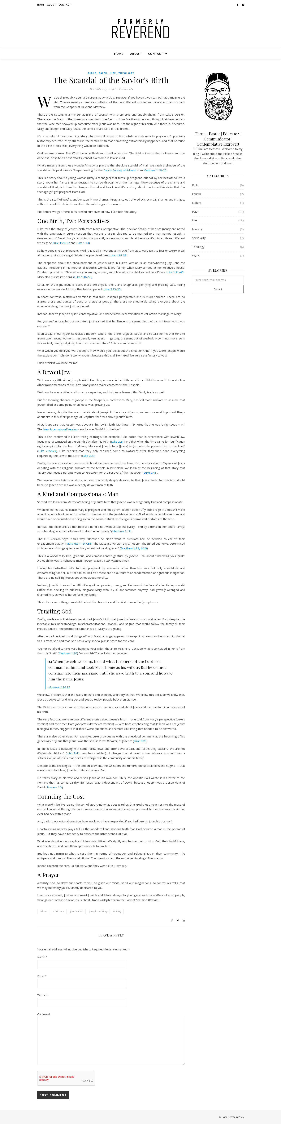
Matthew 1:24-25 (59, 687)
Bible (92, 73)
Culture (196, 203)
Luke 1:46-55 (82, 277)
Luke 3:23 (140, 741)
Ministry (197, 229)
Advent (43, 911)
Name (42, 957)
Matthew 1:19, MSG (134, 548)
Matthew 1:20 (68, 653)
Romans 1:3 (54, 787)
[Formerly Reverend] (140, 28)
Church (196, 194)
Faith (103, 73)
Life (113, 73)
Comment (43, 1014)
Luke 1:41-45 (175, 272)
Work (195, 255)
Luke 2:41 (150, 472)
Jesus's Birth (76, 911)
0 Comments (124, 89)
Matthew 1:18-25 (155, 170)
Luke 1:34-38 (118, 255)
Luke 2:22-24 (47, 451)
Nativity (117, 911)
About (51, 4)
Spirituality (199, 238)
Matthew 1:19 (121, 531)
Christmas (58, 911)
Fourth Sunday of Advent (119, 170)
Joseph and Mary (98, 911)
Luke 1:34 (82, 243)
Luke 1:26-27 (61, 243)
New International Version (60, 429)
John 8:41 (73, 753)
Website (42, 995)
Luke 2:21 (117, 441)
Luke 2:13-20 (112, 289)
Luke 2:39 (88, 456)
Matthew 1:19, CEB (79, 543)
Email (41, 976)
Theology (126, 73)
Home (41, 4)
